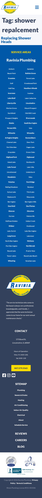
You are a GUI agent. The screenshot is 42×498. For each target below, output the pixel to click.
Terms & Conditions (24, 483)
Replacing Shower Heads (16, 40)
